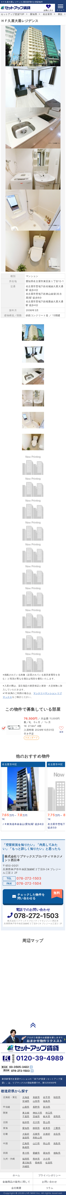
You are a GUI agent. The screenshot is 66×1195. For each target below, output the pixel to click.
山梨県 (25, 1107)
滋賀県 (25, 1137)
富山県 (46, 1122)
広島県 (25, 1143)
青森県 (36, 1097)
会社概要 (16, 1187)
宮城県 (25, 1101)
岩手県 (46, 1097)
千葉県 (25, 1116)
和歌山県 (37, 1137)
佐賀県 (48, 1162)
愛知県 (33, 14)
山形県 (36, 1101)
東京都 (25, 1112)
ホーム (16, 1175)
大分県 (46, 1158)
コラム (49, 1187)
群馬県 (57, 1116)
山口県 (36, 1143)
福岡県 (25, 1158)
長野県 (36, 1107)
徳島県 (57, 1153)
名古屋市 (47, 14)
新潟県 (46, 1107)
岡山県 (46, 1143)
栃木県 (46, 1116)
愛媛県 (36, 1153)
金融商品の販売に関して (16, 1181)
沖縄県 (25, 1166)
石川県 (36, 1122)
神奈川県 (37, 1112)
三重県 (57, 1128)
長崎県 (38, 1162)
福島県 (46, 1101)
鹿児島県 (27, 1162)
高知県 (46, 1153)
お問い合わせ (49, 1181)
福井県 (25, 1122)
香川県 (25, 1153)
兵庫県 (36, 1134)
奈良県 (57, 1134)
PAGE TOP (33, 1025)
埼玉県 (48, 1112)
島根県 (25, 1147)
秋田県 (57, 1097)
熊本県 (36, 1158)
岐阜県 (46, 1128)
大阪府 (25, 1134)
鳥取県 (57, 1143)
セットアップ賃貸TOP (12, 14)
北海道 (25, 1097)
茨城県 (36, 1116)
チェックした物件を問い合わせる (38, 895)
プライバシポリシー (49, 1175)
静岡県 (36, 1128)
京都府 (46, 1134)
